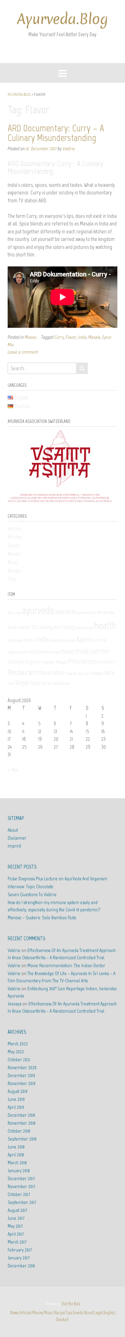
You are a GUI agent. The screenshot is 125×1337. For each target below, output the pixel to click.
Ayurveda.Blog (62, 19)
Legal (98, 1312)
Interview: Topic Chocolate (30, 887)
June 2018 (16, 1147)
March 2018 (17, 1163)
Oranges (16, 661)
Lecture (99, 640)
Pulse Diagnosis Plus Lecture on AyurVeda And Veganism (57, 879)
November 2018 (21, 1123)
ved (11, 683)
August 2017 (17, 1210)
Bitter (111, 612)
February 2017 (20, 1250)
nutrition (100, 651)
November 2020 (22, 1068)
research (106, 661)
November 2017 (21, 1186)
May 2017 (15, 1226)
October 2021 (19, 1060)
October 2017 (19, 1194)
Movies (30, 337)
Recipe (14, 571)
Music (13, 562)
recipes (89, 661)
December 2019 (21, 1075)
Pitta (74, 661)
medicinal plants (17, 652)
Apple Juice (14, 612)
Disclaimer (17, 838)
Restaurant (22, 672)
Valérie (68, 148)
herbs (29, 640)
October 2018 (19, 1131)
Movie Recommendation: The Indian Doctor (66, 966)
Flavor (71, 337)
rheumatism (52, 673)
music (82, 651)
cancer (24, 627)
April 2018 (16, 1155)
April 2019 (16, 1107)
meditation (38, 651)
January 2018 (19, 1171)
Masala (94, 337)
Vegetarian (41, 683)
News (14, 1312)
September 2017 (22, 1202)
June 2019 (16, 1099)
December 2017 (21, 1179)
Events (14, 546)
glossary (88, 628)
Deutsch (62, 1319)
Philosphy (61, 662)
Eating (68, 627)
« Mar (13, 770)
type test (83, 673)
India (82, 337)
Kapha (84, 640)
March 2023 (18, 1044)
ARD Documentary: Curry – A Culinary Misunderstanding (56, 132)
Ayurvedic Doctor (87, 612)
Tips (12, 579)
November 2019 (21, 1083)
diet (57, 627)
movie (67, 651)
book (12, 627)
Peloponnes (48, 662)
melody (54, 652)
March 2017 (17, 1242)
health (105, 625)
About (13, 830)
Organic (32, 661)
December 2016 (21, 1266)
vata (109, 673)
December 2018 (21, 1115)
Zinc (67, 683)
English (109, 1312)
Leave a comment (23, 352)
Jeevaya (15, 1004)
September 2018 (22, 1139)
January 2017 (19, 1258)
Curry (59, 337)
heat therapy (15, 640)
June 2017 (16, 1218)
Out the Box (70, 1303)
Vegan (23, 683)
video (58, 683)
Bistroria (102, 612)
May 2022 (16, 1052)
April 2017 (16, 1234)
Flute (78, 628)
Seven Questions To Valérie (32, 895)
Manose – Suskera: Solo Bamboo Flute (42, 918)
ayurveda (38, 610)
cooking (45, 627)
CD (34, 627)
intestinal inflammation (62, 640)
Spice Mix (72, 673)
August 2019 (17, 1091)
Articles (15, 529)
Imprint (14, 846)
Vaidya (96, 673)
